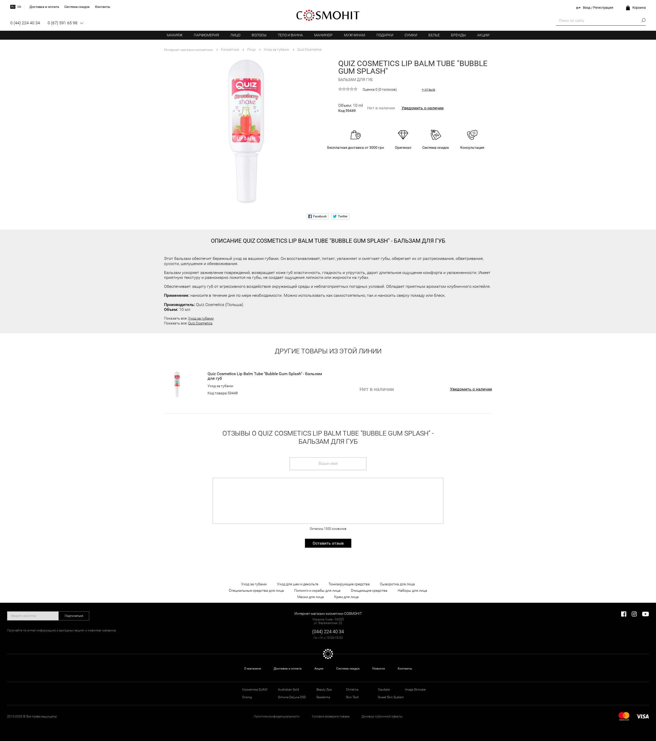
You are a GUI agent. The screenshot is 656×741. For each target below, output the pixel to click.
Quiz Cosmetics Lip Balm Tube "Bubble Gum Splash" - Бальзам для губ (265, 376)
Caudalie (384, 689)
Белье (434, 35)
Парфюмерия (206, 35)
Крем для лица (346, 597)
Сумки (411, 35)
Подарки (384, 35)
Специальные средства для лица (256, 590)
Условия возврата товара (330, 716)
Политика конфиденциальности (277, 716)
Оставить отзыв (328, 543)
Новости (378, 668)
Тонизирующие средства (349, 584)
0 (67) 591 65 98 (62, 22)
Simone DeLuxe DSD (292, 697)
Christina (352, 689)
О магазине (252, 668)
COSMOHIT (328, 15)
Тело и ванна (290, 35)
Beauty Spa (324, 689)
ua (19, 6)
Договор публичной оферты (382, 716)
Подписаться (74, 616)
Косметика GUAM (254, 689)
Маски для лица (310, 597)
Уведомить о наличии (423, 107)
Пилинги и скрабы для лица (317, 590)
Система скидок (348, 668)
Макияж (174, 35)
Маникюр (323, 35)
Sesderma (323, 697)
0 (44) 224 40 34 (25, 22)
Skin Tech (352, 697)
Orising (247, 697)
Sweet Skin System (391, 697)
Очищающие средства (369, 590)
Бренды (458, 35)
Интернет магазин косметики (188, 50)
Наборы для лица (412, 590)
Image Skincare (415, 689)
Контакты (405, 668)
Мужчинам (354, 35)
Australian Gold (288, 689)
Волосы (259, 35)
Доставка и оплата (288, 668)
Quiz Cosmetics (200, 323)
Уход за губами (201, 318)
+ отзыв (428, 89)
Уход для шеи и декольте (297, 584)
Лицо (235, 35)
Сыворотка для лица (397, 584)
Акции (483, 35)
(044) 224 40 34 (328, 631)
